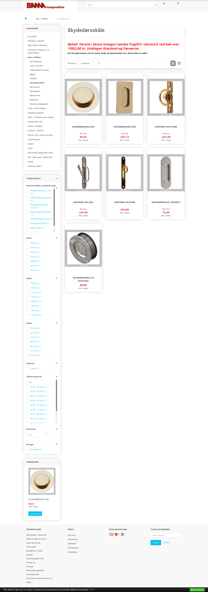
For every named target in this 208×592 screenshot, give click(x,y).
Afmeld (166, 542)
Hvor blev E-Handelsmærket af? (39, 578)
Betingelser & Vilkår (34, 550)
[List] (179, 63)
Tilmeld (156, 542)
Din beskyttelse (32, 574)
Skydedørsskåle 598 (125, 126)
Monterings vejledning (35, 570)
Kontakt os (30, 562)
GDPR (28, 582)
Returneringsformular (35, 558)
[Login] (166, 3)
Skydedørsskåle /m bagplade (83, 279)
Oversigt (29, 566)
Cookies (29, 554)
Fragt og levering (33, 543)
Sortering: (72, 63)
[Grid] (173, 63)
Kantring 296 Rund (124, 202)
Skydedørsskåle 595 (38, 499)
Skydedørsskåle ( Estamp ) (166, 202)
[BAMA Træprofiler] (50, 5)
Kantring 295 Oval (83, 202)
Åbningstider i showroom (36, 535)
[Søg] (155, 4)
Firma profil (31, 546)
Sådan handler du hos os (36, 539)
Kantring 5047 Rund (166, 126)
